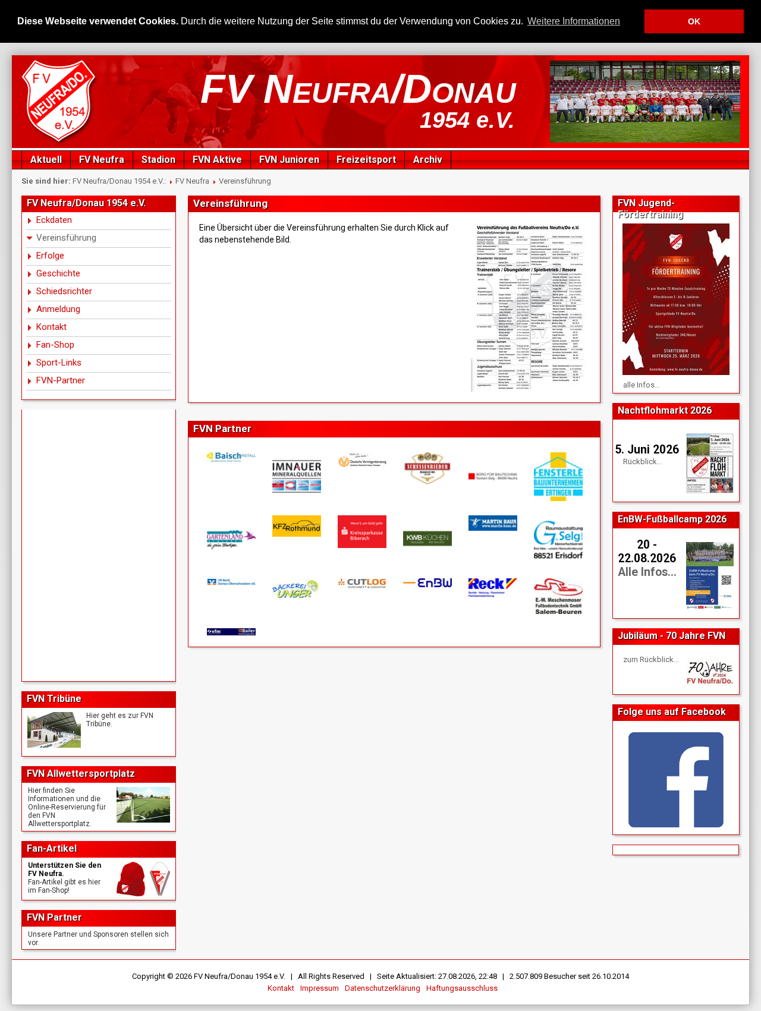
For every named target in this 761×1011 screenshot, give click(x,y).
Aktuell (46, 159)
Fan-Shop (55, 344)
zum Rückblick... (651, 659)
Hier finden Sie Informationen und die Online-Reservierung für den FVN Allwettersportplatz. (67, 807)
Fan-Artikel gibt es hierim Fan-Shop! (64, 886)
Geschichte (58, 273)
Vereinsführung (245, 181)
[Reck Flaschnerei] (492, 588)
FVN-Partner (60, 380)
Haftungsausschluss (462, 988)
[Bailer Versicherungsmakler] (230, 632)
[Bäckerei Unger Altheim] (296, 588)
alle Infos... (641, 384)
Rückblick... (642, 461)
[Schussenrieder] (427, 468)
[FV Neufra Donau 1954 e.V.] (60, 142)
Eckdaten (54, 220)
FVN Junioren (289, 159)
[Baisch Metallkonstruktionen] (230, 457)
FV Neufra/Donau (358, 88)
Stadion (158, 159)
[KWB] (427, 538)
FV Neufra (101, 159)
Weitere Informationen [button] (573, 21)
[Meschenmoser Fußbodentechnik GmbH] (557, 596)
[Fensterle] (557, 477)
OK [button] (694, 21)
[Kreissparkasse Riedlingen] (361, 531)
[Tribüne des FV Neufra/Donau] (54, 730)
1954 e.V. (467, 120)
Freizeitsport (366, 159)
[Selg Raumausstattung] (557, 539)
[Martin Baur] (492, 522)
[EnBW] (427, 582)
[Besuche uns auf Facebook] (676, 779)
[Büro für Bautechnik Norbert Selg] (492, 476)
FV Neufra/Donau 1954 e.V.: (119, 181)
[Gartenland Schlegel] (230, 539)
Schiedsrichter (64, 291)
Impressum (319, 988)
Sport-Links (58, 362)
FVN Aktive (217, 159)
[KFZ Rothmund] (296, 526)
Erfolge (50, 255)
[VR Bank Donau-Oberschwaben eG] (230, 582)
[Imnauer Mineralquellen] (296, 476)
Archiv (427, 159)
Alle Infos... (647, 572)
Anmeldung (58, 309)
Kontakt (51, 327)
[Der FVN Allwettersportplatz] (143, 805)
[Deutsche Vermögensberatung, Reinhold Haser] (361, 459)
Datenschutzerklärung (382, 988)
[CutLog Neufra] (361, 583)
